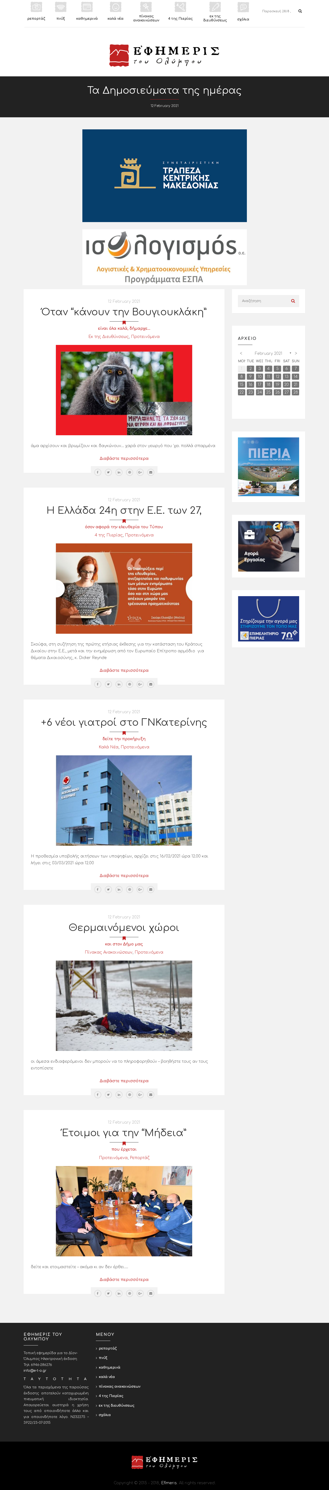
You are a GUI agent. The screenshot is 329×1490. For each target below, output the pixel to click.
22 (241, 392)
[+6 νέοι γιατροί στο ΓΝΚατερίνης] (124, 800)
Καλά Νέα (108, 747)
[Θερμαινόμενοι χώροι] (124, 1005)
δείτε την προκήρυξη (124, 739)
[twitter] (108, 472)
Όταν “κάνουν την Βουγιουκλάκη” (124, 312)
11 (268, 377)
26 (277, 392)
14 (296, 377)
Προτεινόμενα (145, 337)
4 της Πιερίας (109, 535)
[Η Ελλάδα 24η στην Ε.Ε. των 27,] (124, 588)
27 (286, 392)
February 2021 (268, 353)
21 (295, 384)
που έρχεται (124, 1149)
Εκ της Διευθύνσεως (108, 337)
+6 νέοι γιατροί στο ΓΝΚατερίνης (124, 722)
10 (260, 377)
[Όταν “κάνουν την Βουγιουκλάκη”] (124, 390)
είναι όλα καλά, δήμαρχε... (124, 328)
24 (259, 392)
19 (277, 384)
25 (268, 392)
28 (295, 392)
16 (250, 384)
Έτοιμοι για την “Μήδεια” (124, 1133)
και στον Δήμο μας (124, 944)
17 (259, 384)
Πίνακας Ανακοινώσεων (108, 952)
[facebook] (97, 472)
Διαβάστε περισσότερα (124, 458)
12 (277, 377)
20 (286, 384)
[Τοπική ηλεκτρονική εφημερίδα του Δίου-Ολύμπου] (164, 55)
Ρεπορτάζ (139, 1158)
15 (241, 384)
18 (268, 384)
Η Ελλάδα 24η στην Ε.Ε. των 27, (124, 510)
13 (287, 377)
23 (250, 392)
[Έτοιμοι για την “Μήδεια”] (124, 1211)
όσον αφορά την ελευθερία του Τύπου (124, 527)
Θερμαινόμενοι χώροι (124, 928)
